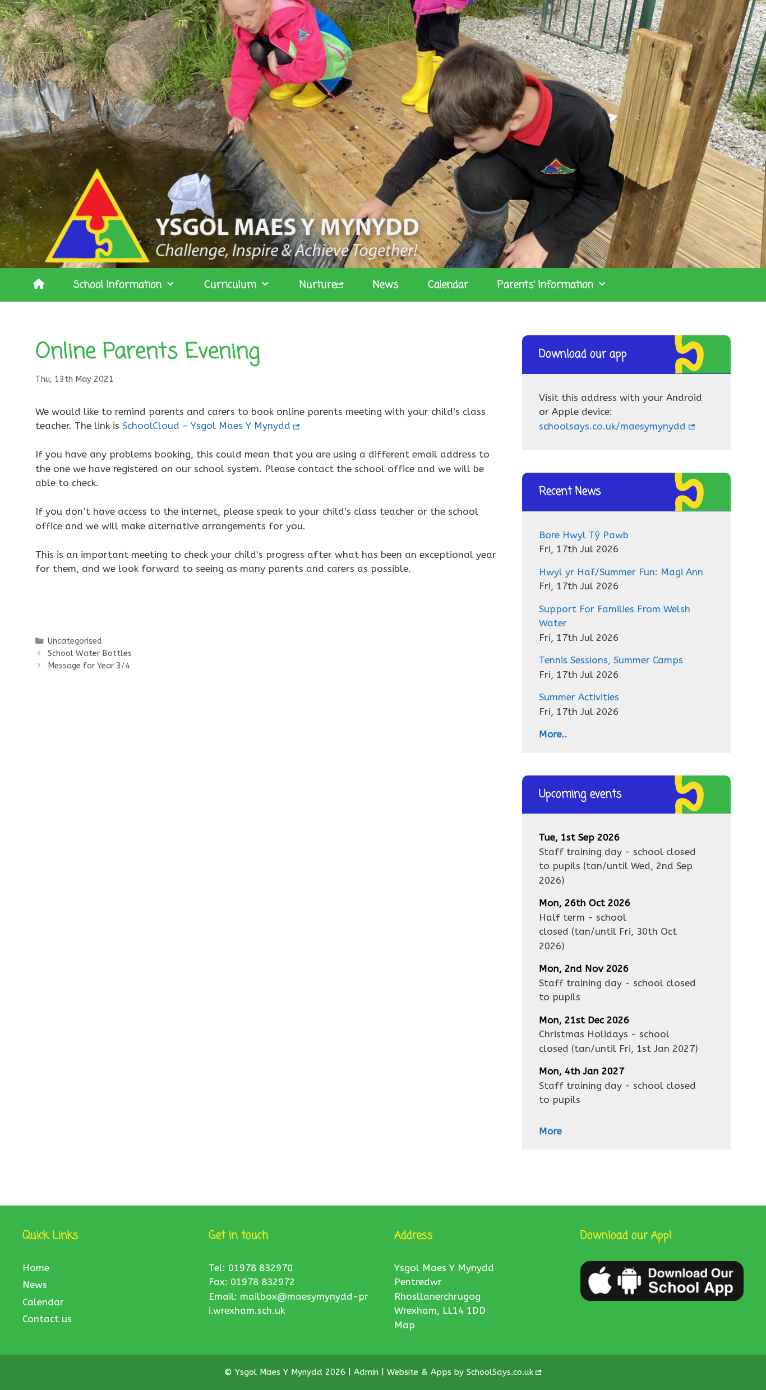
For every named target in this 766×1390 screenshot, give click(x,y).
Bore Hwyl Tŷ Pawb (584, 535)
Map (404, 1325)
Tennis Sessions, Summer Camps (611, 660)
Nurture (317, 285)
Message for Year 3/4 (89, 666)
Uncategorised (74, 641)
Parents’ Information (545, 285)
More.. (553, 734)
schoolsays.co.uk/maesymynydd (612, 426)
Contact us (47, 1318)
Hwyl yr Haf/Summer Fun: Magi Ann (621, 572)
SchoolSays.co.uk (500, 1372)
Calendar (448, 285)
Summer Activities (579, 697)
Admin (367, 1372)
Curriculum (230, 285)
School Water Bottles (90, 653)
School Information (117, 285)
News (386, 285)
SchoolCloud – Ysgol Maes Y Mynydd (206, 425)
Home (35, 1267)
